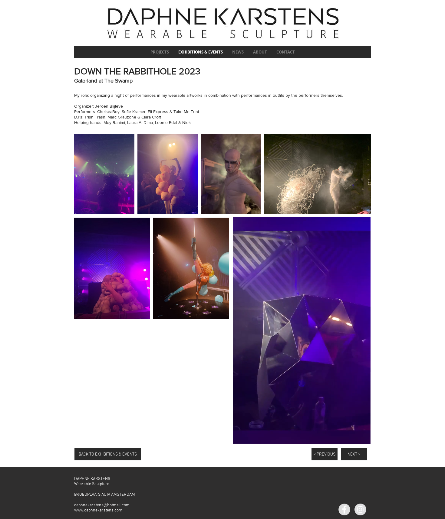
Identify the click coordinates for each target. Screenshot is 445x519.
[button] (363, 437)
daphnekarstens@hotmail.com (102, 505)
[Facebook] (344, 509)
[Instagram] (360, 509)
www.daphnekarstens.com (98, 510)
